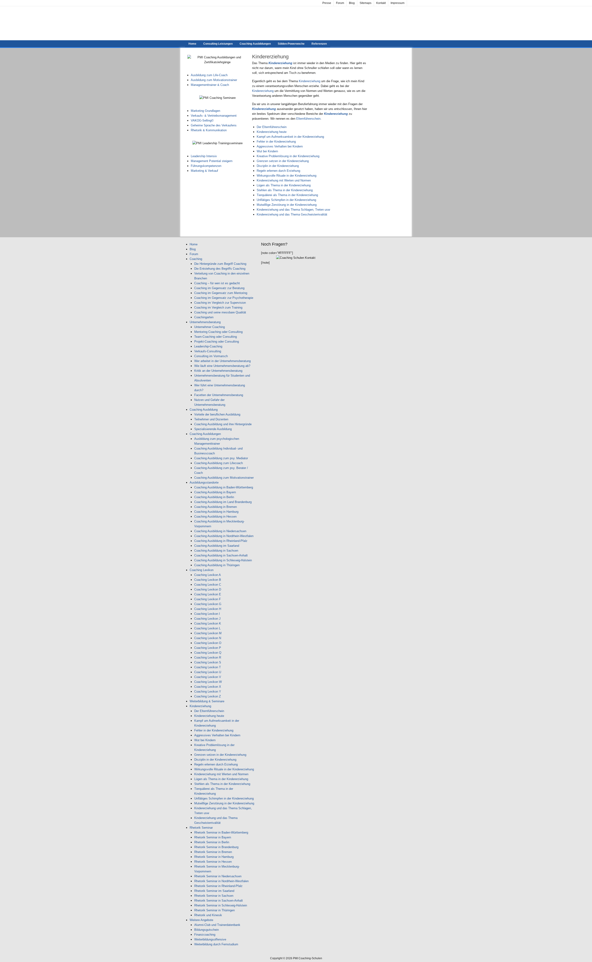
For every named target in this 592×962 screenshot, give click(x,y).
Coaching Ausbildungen (255, 43)
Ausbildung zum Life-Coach (209, 75)
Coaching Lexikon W (208, 682)
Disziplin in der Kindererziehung (278, 166)
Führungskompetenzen (206, 166)
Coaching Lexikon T (207, 667)
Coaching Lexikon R (207, 657)
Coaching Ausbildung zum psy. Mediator (221, 458)
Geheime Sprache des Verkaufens (214, 125)
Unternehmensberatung (205, 322)
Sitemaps (365, 3)
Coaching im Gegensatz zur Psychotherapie (223, 298)
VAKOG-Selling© (202, 120)
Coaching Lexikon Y (207, 691)
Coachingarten (203, 317)
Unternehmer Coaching (209, 327)
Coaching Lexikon (201, 570)
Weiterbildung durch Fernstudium (216, 944)
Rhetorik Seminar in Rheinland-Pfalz (218, 886)
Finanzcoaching (204, 934)
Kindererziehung (310, 81)
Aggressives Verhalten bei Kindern (280, 146)
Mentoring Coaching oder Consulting (218, 332)
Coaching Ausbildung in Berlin (214, 497)
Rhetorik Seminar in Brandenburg (216, 847)
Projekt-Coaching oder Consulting (216, 341)
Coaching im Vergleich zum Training (218, 307)
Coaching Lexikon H (207, 609)
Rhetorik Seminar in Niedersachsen (217, 876)
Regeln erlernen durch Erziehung (278, 170)
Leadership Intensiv (204, 156)
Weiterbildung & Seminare (207, 701)
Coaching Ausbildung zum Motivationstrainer (224, 477)
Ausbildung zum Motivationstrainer (214, 80)
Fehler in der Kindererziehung (276, 141)
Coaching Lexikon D (207, 589)
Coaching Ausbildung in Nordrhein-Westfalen (223, 536)
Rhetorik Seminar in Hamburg (214, 857)
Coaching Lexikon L (207, 628)
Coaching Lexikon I (207, 613)
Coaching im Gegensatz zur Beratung (219, 288)
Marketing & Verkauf (204, 170)
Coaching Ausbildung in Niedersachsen (220, 531)
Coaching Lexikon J (207, 618)
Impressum (397, 3)
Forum (340, 3)
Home (192, 43)
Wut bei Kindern (267, 151)
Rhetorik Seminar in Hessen (213, 861)
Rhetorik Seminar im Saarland (214, 891)
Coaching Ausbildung (204, 409)
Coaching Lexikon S (207, 662)
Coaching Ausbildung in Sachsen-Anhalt (221, 555)
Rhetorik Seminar (201, 827)
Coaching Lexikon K (207, 623)
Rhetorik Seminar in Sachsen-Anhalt (218, 900)
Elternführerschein (308, 118)
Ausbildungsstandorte (204, 482)
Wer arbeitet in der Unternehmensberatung (222, 361)
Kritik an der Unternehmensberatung (218, 370)
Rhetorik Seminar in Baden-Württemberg (221, 832)
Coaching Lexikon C (207, 584)
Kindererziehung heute (272, 132)
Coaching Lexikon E (207, 594)
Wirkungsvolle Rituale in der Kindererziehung (286, 175)
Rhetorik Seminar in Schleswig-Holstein (220, 905)
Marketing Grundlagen (205, 110)
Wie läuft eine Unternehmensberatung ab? (222, 366)
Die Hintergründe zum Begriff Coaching (220, 263)
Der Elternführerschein (272, 127)
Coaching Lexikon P (207, 648)
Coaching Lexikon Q (207, 652)
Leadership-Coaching (208, 346)
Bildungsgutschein (206, 929)
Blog (352, 3)
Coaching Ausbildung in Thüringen (217, 565)
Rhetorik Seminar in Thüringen (214, 910)
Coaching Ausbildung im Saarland (216, 545)
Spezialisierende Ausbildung (213, 429)
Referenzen (319, 43)
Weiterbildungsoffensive (210, 939)
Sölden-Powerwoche (291, 43)
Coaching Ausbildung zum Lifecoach (218, 463)
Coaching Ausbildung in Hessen (215, 516)
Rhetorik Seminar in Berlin (211, 842)
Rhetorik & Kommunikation (209, 130)
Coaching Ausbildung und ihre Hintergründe (223, 424)
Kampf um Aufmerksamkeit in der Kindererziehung (290, 136)
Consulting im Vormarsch (211, 356)
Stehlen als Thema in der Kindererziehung (285, 190)
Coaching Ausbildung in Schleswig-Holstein (223, 560)
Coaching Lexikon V (207, 677)
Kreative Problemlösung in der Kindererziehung (288, 156)
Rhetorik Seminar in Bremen (213, 852)
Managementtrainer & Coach (210, 85)
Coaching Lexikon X (207, 686)
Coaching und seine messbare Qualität (220, 312)
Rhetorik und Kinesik (208, 915)
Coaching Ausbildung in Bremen (215, 507)
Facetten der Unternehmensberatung (218, 395)
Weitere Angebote (201, 920)
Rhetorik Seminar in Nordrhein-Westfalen (221, 881)
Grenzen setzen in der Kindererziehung (283, 161)
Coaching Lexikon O (207, 643)
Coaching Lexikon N (207, 638)
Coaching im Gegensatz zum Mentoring (220, 293)
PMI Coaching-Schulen (296, 23)
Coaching (196, 259)
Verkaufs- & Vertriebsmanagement (214, 115)
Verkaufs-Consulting (207, 351)
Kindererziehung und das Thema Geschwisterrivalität (292, 214)
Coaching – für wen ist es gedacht (217, 283)
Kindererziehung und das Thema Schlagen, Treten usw (293, 209)
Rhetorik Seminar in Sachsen (213, 895)
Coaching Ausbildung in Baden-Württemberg (223, 487)
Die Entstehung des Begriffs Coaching (219, 268)
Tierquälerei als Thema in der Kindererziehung (287, 195)
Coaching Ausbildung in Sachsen (216, 550)
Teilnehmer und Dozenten (211, 419)
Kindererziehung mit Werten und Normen (284, 180)
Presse (326, 3)
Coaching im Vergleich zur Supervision (220, 302)
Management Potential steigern (211, 161)
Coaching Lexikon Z (207, 696)
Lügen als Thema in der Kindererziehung (284, 185)
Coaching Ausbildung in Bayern (215, 492)
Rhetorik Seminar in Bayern (212, 837)
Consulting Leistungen (218, 43)
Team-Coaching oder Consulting (215, 336)
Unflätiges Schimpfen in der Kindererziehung (286, 200)
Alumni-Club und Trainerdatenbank (217, 925)
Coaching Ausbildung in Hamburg (216, 511)
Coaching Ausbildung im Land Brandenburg (223, 502)
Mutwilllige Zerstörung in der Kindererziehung (287, 204)
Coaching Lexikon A (207, 575)
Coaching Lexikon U (207, 672)
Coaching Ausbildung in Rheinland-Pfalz (220, 541)
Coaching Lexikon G (207, 604)
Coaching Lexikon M (208, 633)
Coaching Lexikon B (207, 579)
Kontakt (381, 3)
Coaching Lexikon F (207, 599)
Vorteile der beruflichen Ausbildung (217, 414)
